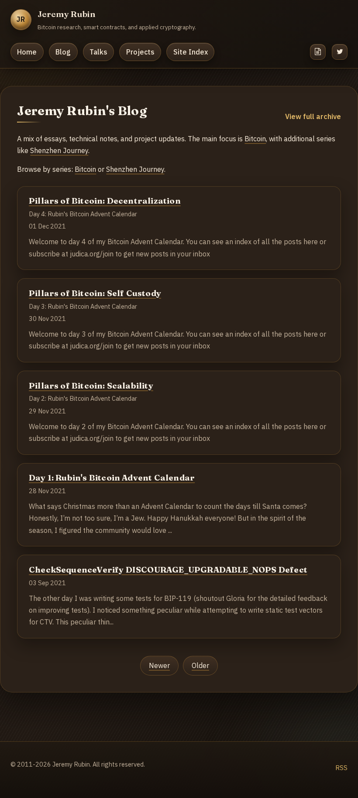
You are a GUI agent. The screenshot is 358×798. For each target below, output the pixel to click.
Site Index (190, 52)
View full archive (313, 116)
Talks (98, 52)
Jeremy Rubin (67, 14)
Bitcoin (255, 138)
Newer (159, 665)
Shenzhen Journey (59, 150)
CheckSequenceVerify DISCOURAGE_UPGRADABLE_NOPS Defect (168, 570)
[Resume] (318, 52)
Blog (63, 52)
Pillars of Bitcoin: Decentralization (105, 201)
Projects (140, 52)
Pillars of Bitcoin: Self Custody (95, 293)
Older (200, 665)
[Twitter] (340, 52)
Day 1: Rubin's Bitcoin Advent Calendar (112, 478)
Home (27, 52)
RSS (341, 768)
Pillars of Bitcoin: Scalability (91, 386)
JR (21, 19)
